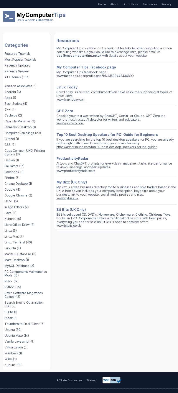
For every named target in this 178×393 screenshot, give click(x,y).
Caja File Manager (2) (20, 121)
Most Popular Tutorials (20, 59)
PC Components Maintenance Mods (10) (26, 273)
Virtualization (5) (16, 347)
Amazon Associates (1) (21, 86)
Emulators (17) (15, 166)
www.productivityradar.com (75, 171)
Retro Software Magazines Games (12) (24, 294)
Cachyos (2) (13, 115)
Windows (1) (13, 353)
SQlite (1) (11, 312)
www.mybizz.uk (67, 198)
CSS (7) (10, 145)
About (114, 4)
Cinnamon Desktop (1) (20, 127)
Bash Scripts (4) (16, 103)
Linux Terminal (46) (18, 242)
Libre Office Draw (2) (20, 224)
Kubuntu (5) (13, 219)
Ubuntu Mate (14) (17, 335)
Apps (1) (10, 98)
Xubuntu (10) (14, 365)
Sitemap (91, 380)
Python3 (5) (13, 287)
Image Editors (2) (17, 207)
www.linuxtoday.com (70, 99)
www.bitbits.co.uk (68, 225)
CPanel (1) (12, 139)
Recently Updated (18, 65)
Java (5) (10, 213)
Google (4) (12, 189)
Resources (150, 4)
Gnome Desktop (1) (18, 183)
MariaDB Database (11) (20, 254)
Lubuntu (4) (13, 248)
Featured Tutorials (17, 53)
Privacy (166, 4)
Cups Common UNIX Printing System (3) (25, 152)
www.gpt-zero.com (70, 123)
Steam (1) (11, 318)
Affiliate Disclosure (69, 380)
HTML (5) (11, 201)
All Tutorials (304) (17, 77)
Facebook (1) (14, 172)
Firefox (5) (12, 178)
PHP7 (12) (12, 281)
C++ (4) (10, 109)
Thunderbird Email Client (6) (25, 324)
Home (102, 4)
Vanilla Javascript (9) (20, 341)
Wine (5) (11, 359)
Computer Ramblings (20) (23, 133)
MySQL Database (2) (19, 266)
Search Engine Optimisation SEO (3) (24, 304)
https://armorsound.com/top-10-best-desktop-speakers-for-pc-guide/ (106, 147)
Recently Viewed (17, 71)
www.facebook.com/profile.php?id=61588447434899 (95, 76)
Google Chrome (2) (18, 195)
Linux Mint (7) (14, 236)
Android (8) (13, 92)
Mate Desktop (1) (17, 260)
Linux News (130, 4)
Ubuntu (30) (13, 329)
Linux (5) (11, 230)
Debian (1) (12, 160)
